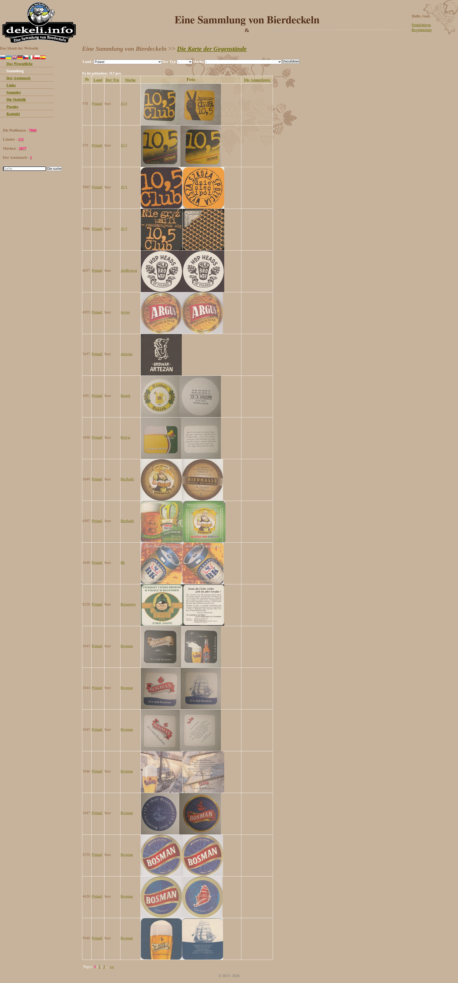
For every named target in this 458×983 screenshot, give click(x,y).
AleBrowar (128, 270)
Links (11, 85)
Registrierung (422, 29)
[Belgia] (181, 457)
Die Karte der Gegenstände (212, 48)
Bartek (125, 395)
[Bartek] (181, 415)
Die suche (54, 168)
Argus (125, 311)
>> (112, 966)
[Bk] (182, 582)
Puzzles (12, 106)
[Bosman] (181, 666)
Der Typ (112, 79)
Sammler (13, 92)
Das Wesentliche (19, 63)
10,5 (123, 103)
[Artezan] (161, 373)
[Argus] (182, 332)
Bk (122, 562)
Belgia (125, 437)
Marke (130, 79)
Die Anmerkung (257, 79)
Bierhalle (127, 478)
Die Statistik (16, 99)
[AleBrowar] (182, 290)
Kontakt (13, 113)
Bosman (126, 645)
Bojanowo (128, 604)
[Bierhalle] (182, 499)
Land (98, 79)
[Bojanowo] (182, 624)
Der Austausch (18, 78)
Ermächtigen (421, 24)
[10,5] (181, 123)
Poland (97, 103)
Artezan (126, 353)
